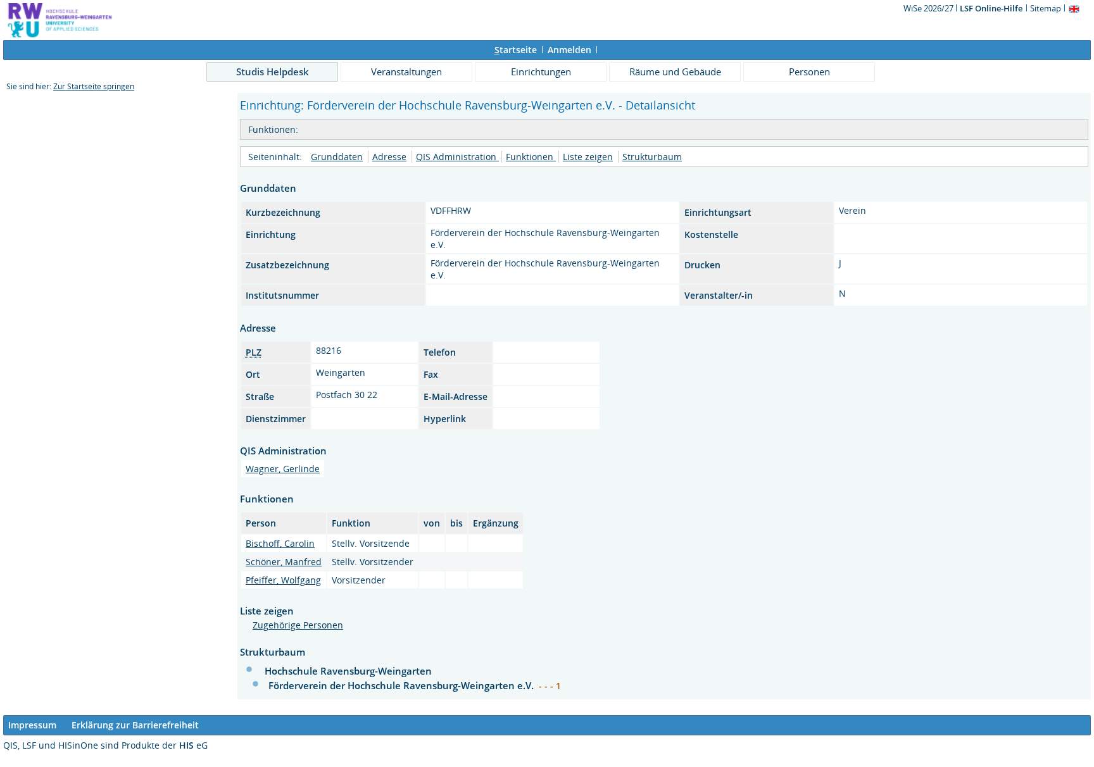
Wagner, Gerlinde (283, 469)
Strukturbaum (652, 157)
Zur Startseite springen (93, 86)
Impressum (32, 725)
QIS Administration (457, 157)
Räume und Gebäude (675, 71)
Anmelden (569, 50)
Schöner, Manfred (284, 562)
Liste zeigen (588, 157)
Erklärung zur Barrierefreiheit (135, 725)
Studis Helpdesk (272, 71)
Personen (809, 71)
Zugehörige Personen (298, 625)
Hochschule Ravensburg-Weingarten (348, 670)
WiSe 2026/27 (929, 8)
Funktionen (531, 157)
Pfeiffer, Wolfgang (283, 580)
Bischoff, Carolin (280, 543)
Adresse (389, 157)
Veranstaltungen (406, 71)
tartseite (515, 50)
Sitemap (1045, 8)
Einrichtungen (541, 71)
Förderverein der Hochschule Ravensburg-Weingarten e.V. (402, 685)
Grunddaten (337, 157)
